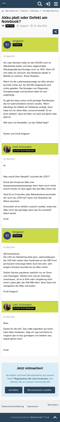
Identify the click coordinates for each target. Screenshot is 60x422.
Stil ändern (53, 404)
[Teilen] (55, 31)
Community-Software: (30, 417)
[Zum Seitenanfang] (54, 417)
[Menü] (56, 4)
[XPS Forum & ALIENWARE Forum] (4, 4)
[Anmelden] (48, 4)
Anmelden (13, 390)
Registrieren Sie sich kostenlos (31, 378)
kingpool (24, 26)
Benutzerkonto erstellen (40, 390)
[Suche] (40, 4)
